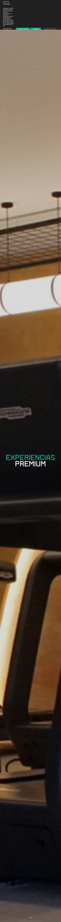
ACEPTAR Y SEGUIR (23, 29)
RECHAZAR (36, 29)
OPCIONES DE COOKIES (49, 29)
